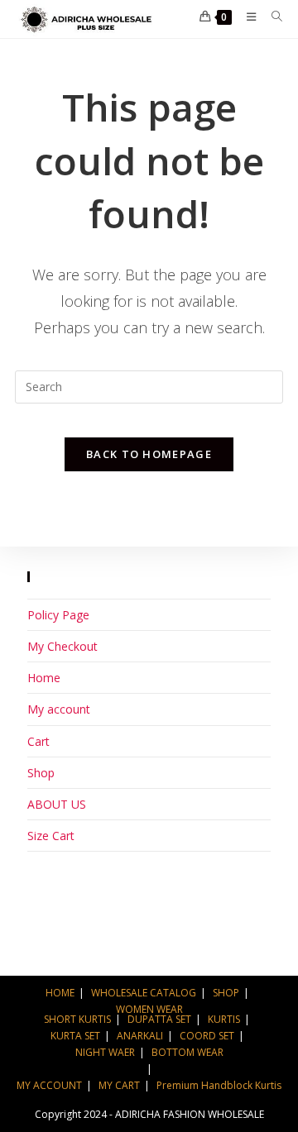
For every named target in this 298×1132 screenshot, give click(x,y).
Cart (38, 741)
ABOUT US (56, 804)
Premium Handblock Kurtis (218, 1085)
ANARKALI (140, 1036)
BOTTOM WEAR (187, 1052)
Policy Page (58, 615)
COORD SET (207, 1036)
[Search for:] (271, 16)
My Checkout (62, 646)
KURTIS (224, 1019)
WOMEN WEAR (149, 1009)
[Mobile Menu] (246, 16)
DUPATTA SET (159, 1019)
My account (58, 709)
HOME (60, 993)
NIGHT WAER (105, 1052)
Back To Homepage (149, 454)
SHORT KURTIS (77, 1019)
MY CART (119, 1085)
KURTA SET (75, 1036)
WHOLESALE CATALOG (143, 993)
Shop (41, 773)
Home (43, 677)
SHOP (226, 993)
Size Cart (50, 835)
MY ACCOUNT (49, 1085)
